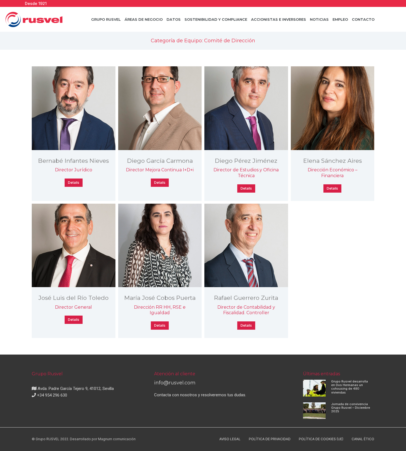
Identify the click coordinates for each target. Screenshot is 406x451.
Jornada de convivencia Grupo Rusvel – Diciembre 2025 (350, 407)
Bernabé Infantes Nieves (73, 160)
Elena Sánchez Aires (332, 160)
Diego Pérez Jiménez (246, 160)
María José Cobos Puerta (160, 297)
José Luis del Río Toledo (73, 297)
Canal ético (363, 439)
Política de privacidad (270, 439)
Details (73, 182)
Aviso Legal (230, 439)
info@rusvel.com (175, 383)
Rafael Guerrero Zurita (246, 297)
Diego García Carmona (160, 160)
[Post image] (73, 108)
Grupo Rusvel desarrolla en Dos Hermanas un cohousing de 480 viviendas (349, 386)
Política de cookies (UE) (321, 439)
